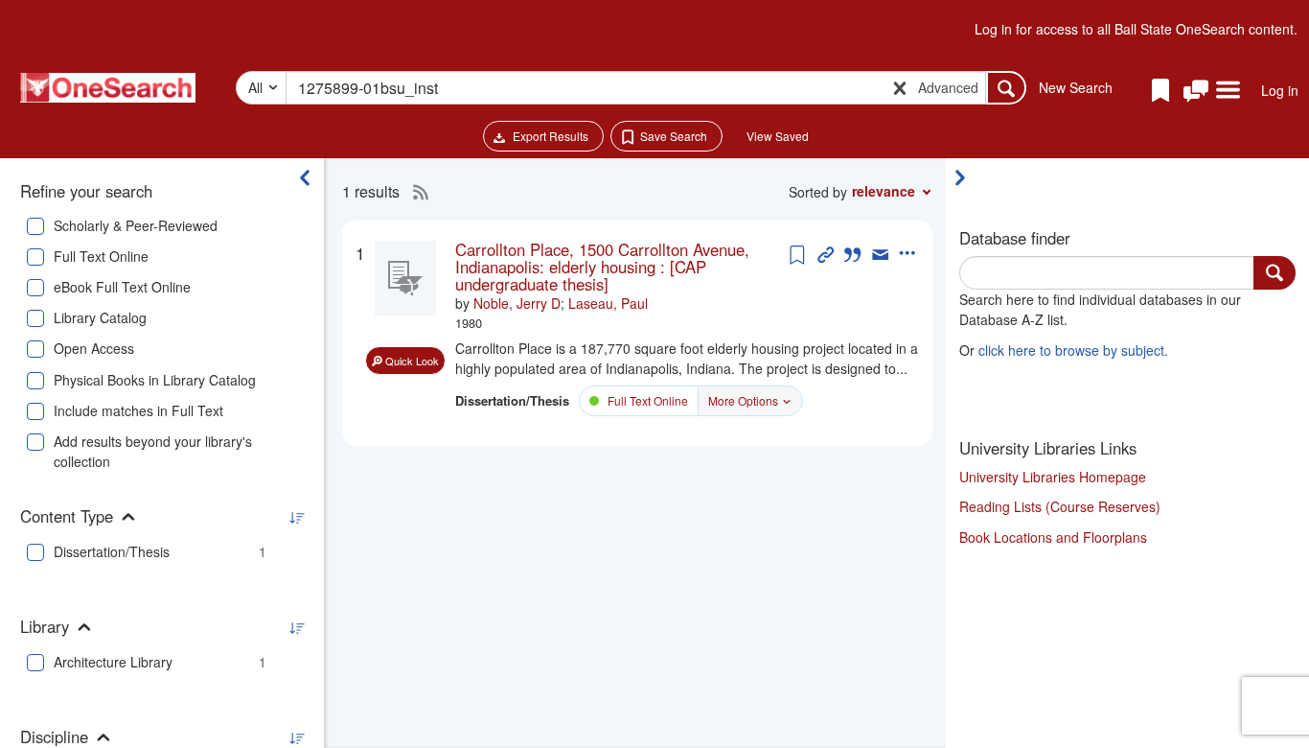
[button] (1195, 91)
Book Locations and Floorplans (1053, 537)
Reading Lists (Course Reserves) (1059, 506)
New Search (1076, 87)
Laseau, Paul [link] (608, 303)
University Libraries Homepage (1052, 476)
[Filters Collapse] (305, 177)
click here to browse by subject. (1073, 350)
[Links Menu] (1228, 91)
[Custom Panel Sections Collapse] (965, 177)
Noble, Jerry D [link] (517, 303)
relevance (883, 190)
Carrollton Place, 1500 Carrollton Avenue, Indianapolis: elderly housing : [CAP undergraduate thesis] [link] (602, 267)
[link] (620, 267)
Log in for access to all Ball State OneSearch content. (1136, 28)
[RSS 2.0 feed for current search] (415, 191)
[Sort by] (296, 518)
